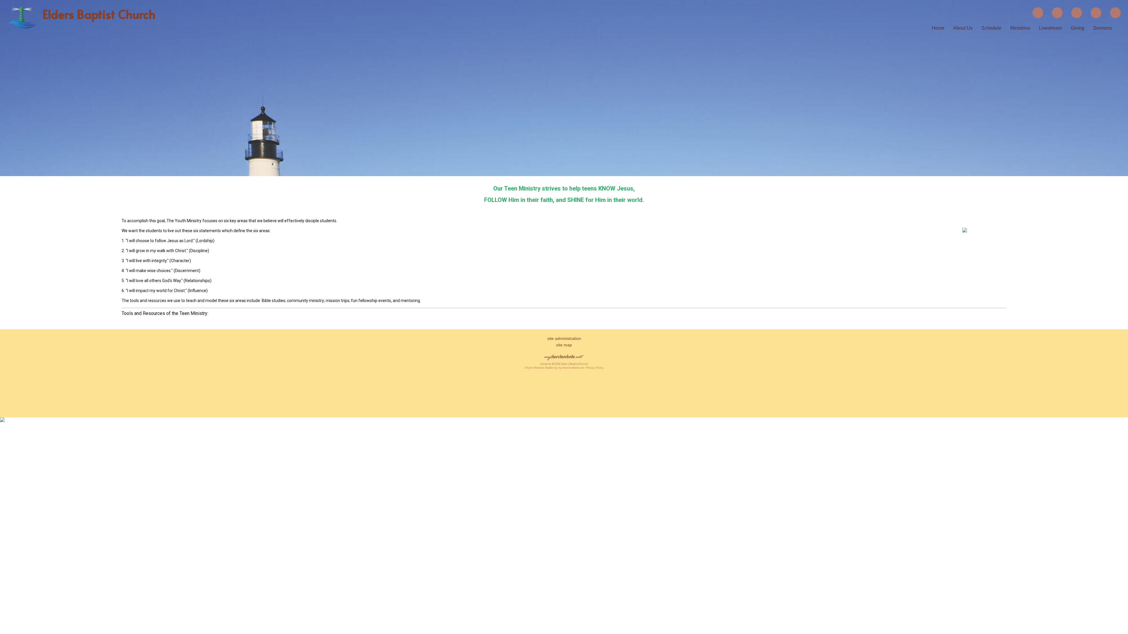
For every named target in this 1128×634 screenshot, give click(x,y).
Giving (1077, 28)
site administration (564, 338)
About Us (963, 28)
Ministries (1020, 28)
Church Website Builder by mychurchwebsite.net (554, 367)
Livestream (1050, 28)
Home (938, 28)
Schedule (991, 28)
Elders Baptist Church (99, 14)
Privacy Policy (595, 367)
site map (564, 345)
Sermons (1102, 28)
